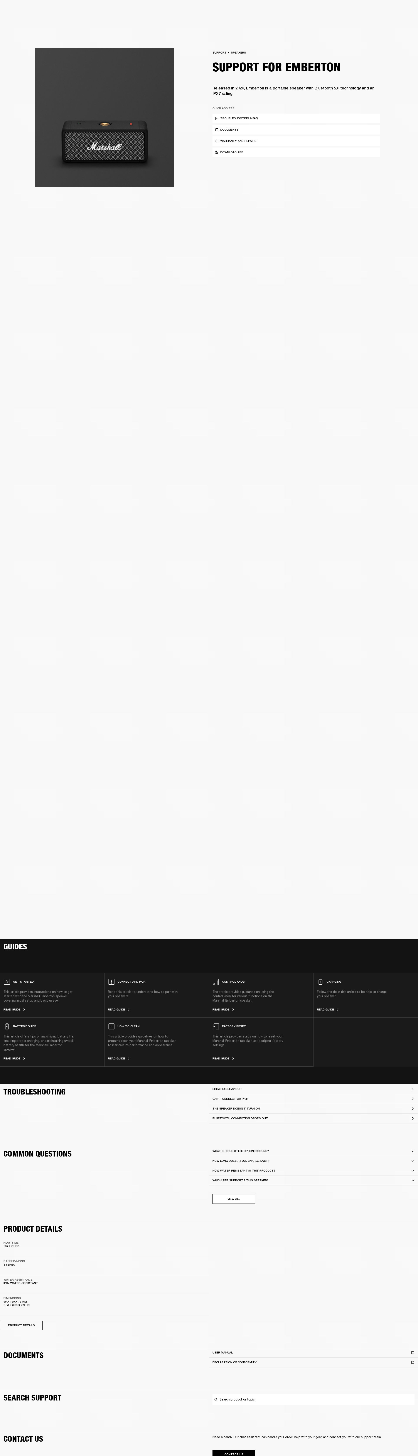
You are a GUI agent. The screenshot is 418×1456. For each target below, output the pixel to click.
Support (374, 20)
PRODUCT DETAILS (21, 1325)
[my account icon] (392, 20)
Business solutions (332, 9)
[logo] (17, 17)
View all (234, 1198)
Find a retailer (378, 9)
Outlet (396, 9)
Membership (356, 9)
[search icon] (386, 20)
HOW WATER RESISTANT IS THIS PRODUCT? (243, 1170)
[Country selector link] (406, 9)
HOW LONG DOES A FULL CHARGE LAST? (241, 1160)
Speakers (238, 52)
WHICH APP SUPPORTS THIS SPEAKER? (240, 1180)
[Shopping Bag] (399, 20)
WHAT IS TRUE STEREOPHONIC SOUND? (240, 1151)
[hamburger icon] (406, 20)
